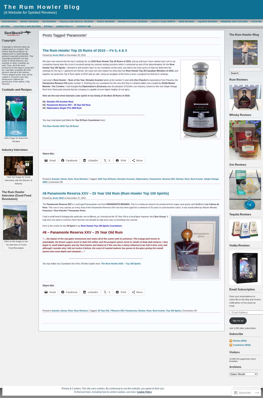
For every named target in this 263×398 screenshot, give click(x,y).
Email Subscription (242, 289)
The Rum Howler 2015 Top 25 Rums (61, 126)
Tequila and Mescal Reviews (76, 21)
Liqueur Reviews (207, 21)
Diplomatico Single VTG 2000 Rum (64, 108)
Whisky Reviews (29, 21)
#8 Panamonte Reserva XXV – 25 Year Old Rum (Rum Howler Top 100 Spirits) (106, 193)
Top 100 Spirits (173, 310)
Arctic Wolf (58, 55)
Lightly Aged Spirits (163, 21)
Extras (48, 26)
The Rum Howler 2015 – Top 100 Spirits (121, 263)
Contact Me (84, 26)
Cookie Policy (144, 392)
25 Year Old (103, 310)
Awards (55, 179)
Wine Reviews (186, 21)
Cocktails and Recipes (27, 26)
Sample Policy (64, 26)
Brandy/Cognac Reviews (132, 21)
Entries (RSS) (240, 341)
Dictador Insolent (126, 179)
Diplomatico (142, 179)
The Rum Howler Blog (42, 7)
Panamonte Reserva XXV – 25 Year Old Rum (69, 105)
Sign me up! (238, 321)
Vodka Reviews (106, 21)
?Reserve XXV (117, 310)
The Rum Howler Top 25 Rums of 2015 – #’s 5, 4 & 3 (85, 50)
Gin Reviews (49, 21)
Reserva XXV (168, 179)
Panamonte (155, 179)
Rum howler (197, 179)
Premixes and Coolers (234, 21)
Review (179, 179)
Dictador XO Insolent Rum (60, 101)
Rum (70, 179)
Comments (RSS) (242, 345)
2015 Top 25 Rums (107, 179)
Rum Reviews (9, 21)
